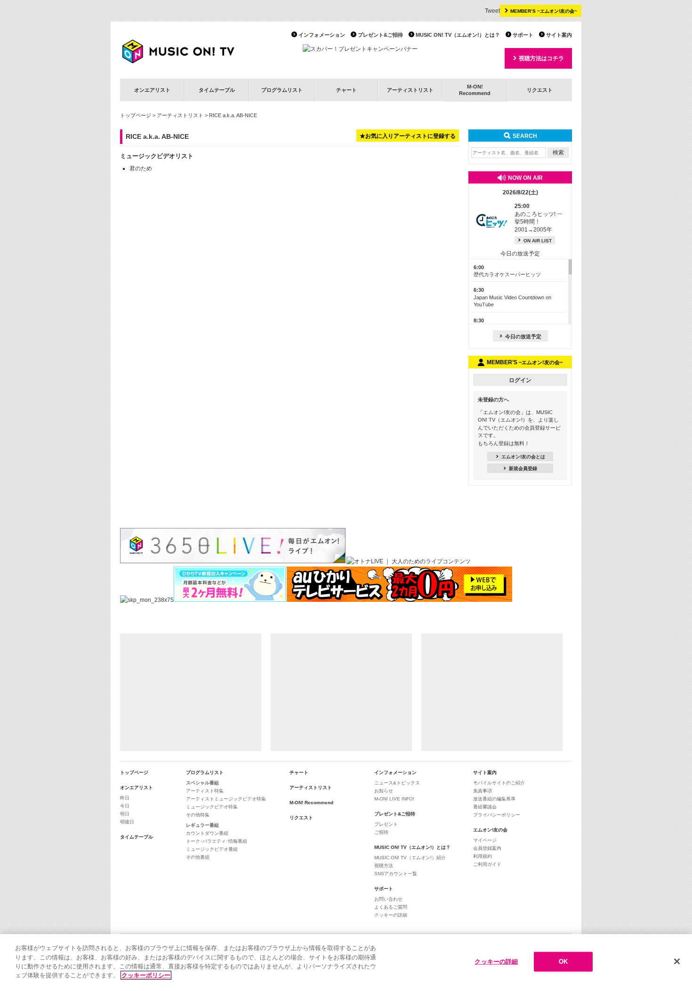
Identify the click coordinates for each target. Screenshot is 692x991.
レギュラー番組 (202, 825)
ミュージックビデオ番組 (212, 849)
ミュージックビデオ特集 (212, 806)
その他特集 (197, 814)
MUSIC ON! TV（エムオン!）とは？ (458, 35)
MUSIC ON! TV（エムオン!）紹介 (410, 857)
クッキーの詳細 (390, 915)
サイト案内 (559, 35)
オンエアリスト (152, 90)
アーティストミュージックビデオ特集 (226, 798)
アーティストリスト (410, 90)
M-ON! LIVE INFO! (394, 798)
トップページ (135, 115)
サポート (523, 35)
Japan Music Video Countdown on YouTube (512, 297)
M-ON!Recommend (475, 90)
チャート (346, 90)
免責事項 (482, 790)
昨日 (124, 797)
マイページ (485, 840)
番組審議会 (485, 806)
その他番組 (197, 857)
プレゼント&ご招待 (380, 35)
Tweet (492, 11)
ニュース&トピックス (397, 782)
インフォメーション (321, 35)
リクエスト (540, 90)
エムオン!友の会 (490, 829)
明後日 (127, 821)
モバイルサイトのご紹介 (499, 782)
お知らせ (383, 790)
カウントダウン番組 (207, 833)
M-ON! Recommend (311, 802)
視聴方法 (383, 865)
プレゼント (386, 824)
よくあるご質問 (390, 907)
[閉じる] (677, 961)
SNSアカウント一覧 (395, 873)
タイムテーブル (217, 90)
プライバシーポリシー (496, 814)
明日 (124, 813)
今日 (124, 805)
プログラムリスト (282, 90)
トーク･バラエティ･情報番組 (216, 841)
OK (563, 961)
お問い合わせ (388, 899)
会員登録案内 (487, 848)
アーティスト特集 (205, 790)
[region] (346, 962)
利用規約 (482, 856)
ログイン (520, 380)
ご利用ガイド (487, 864)
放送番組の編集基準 (494, 798)
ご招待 (381, 832)
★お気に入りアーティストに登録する (408, 136)
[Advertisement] (190, 692)
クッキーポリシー (145, 975)
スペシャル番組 (202, 782)
